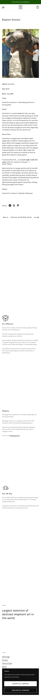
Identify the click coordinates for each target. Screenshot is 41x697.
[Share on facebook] (10, 205)
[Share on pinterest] (18, 205)
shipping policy (14, 435)
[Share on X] (14, 205)
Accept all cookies (20, 684)
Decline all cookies (20, 690)
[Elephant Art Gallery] (20, 7)
